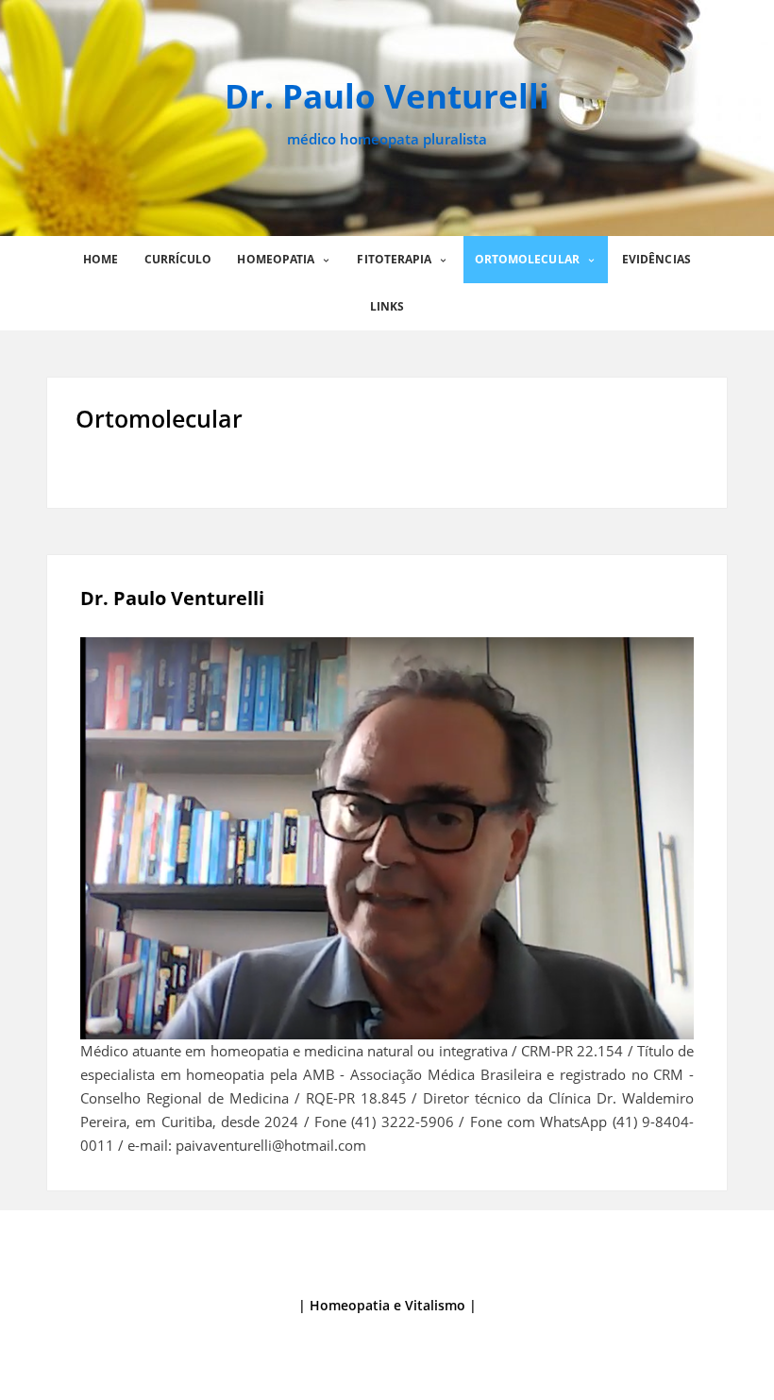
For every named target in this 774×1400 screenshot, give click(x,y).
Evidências (656, 259)
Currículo (178, 259)
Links (387, 306)
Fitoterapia (394, 259)
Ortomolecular (527, 259)
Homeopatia (275, 259)
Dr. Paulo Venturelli (387, 96)
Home (100, 259)
